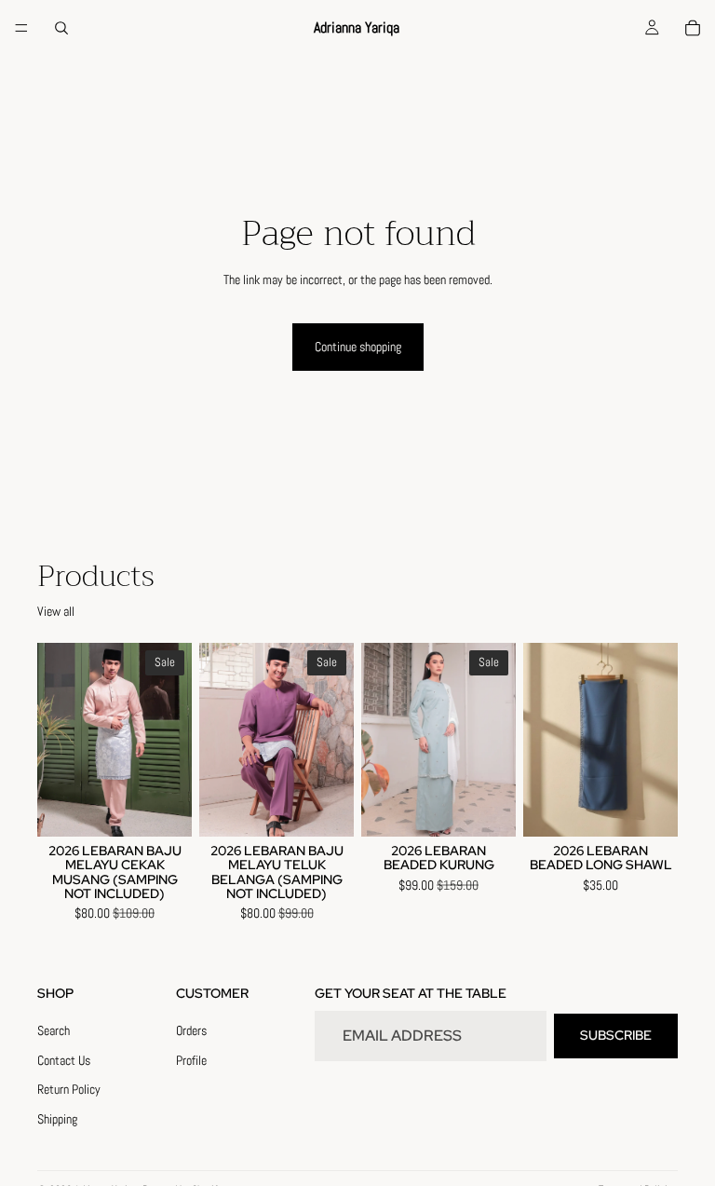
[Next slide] (171, 739)
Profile (191, 1059)
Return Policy (69, 1089)
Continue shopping (358, 346)
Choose (179, 806)
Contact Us (63, 1059)
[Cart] (692, 27)
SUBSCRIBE (616, 1035)
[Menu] (21, 28)
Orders (191, 1030)
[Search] (61, 27)
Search (53, 1030)
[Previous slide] (57, 739)
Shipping (57, 1119)
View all (55, 611)
